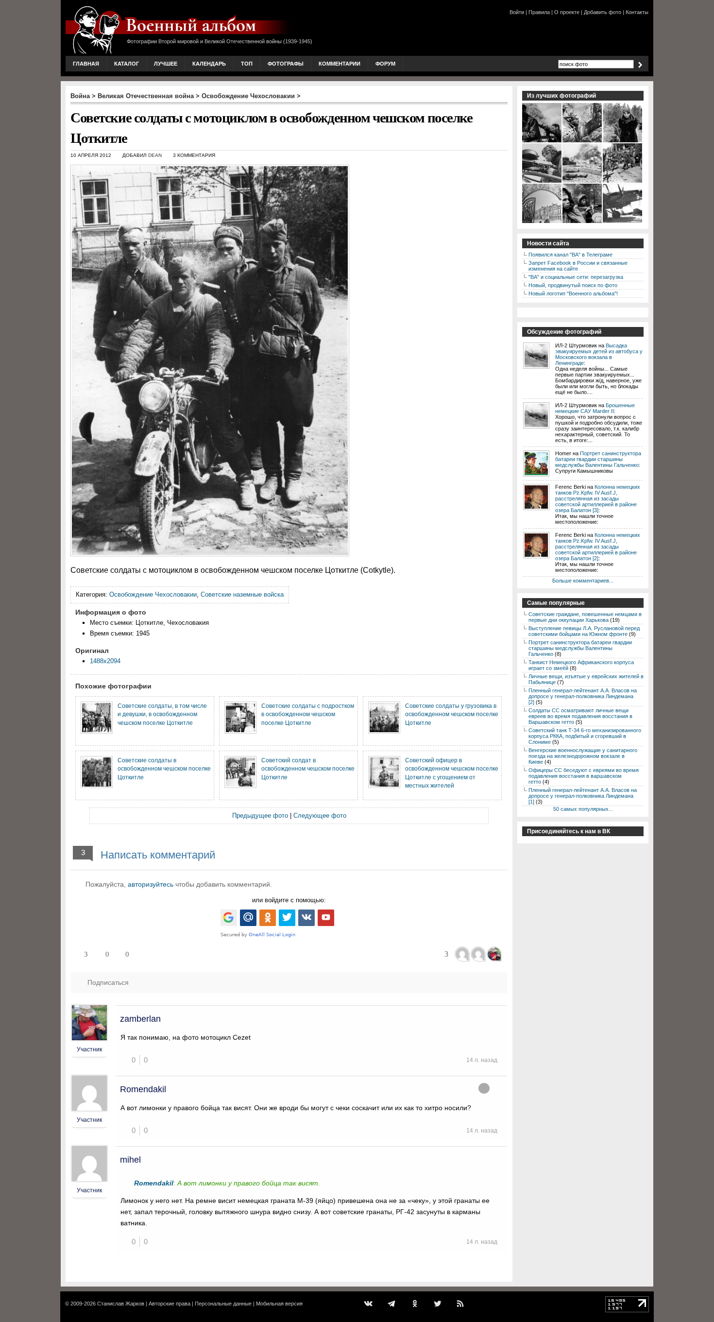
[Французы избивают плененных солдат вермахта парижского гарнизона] (623, 182)
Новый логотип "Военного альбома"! (573, 293)
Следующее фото (319, 815)
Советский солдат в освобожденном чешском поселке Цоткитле (308, 768)
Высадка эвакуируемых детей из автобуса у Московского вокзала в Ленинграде (599, 354)
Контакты (637, 12)
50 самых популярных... (583, 809)
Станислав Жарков (120, 1303)
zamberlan (140, 1019)
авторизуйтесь (150, 884)
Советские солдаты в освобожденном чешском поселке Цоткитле (164, 768)
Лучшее (165, 64)
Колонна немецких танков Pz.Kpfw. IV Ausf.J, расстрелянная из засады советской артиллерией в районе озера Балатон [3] (597, 498)
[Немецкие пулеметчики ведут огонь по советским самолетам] (542, 141)
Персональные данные (223, 1303)
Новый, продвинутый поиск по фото (572, 285)
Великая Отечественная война (146, 96)
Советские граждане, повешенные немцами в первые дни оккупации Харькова (585, 617)
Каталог (126, 64)
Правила (539, 12)
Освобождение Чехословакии (248, 96)
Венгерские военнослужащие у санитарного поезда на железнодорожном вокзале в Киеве (582, 756)
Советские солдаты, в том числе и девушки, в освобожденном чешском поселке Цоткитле (162, 714)
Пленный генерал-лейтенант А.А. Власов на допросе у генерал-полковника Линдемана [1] (582, 796)
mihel (130, 1160)
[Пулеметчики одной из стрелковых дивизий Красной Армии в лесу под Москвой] (582, 222)
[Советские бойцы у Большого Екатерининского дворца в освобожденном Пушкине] (542, 222)
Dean (155, 155)
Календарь (209, 64)
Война (80, 96)
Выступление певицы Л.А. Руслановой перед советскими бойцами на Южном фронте (584, 631)
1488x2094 (105, 661)
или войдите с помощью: (289, 900)
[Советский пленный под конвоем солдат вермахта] (623, 141)
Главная (86, 64)
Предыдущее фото (260, 815)
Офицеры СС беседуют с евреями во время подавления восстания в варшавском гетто (583, 776)
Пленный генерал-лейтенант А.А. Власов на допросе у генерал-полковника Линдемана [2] (582, 696)
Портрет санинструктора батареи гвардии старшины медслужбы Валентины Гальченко (598, 459)
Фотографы (286, 64)
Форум (385, 64)
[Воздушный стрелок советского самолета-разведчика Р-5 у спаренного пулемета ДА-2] (542, 182)
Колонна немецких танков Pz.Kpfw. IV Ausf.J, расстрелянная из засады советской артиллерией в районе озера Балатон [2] (597, 546)
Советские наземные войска (242, 594)
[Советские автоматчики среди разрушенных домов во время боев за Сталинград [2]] (582, 141)
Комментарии (339, 64)
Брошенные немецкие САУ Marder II (595, 408)
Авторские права (169, 1303)
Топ (247, 64)
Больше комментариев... (582, 581)
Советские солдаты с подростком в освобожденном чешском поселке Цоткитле (307, 714)
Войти (517, 12)
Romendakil (143, 1089)
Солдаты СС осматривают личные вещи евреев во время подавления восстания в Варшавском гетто (580, 716)
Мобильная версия (279, 1303)
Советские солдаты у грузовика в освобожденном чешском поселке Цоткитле (451, 714)
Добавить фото (602, 12)
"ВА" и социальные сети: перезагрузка (575, 277)
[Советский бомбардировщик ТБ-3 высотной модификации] (623, 222)
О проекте (566, 12)
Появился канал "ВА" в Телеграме (570, 255)
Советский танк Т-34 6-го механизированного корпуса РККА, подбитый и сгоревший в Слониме (584, 736)
